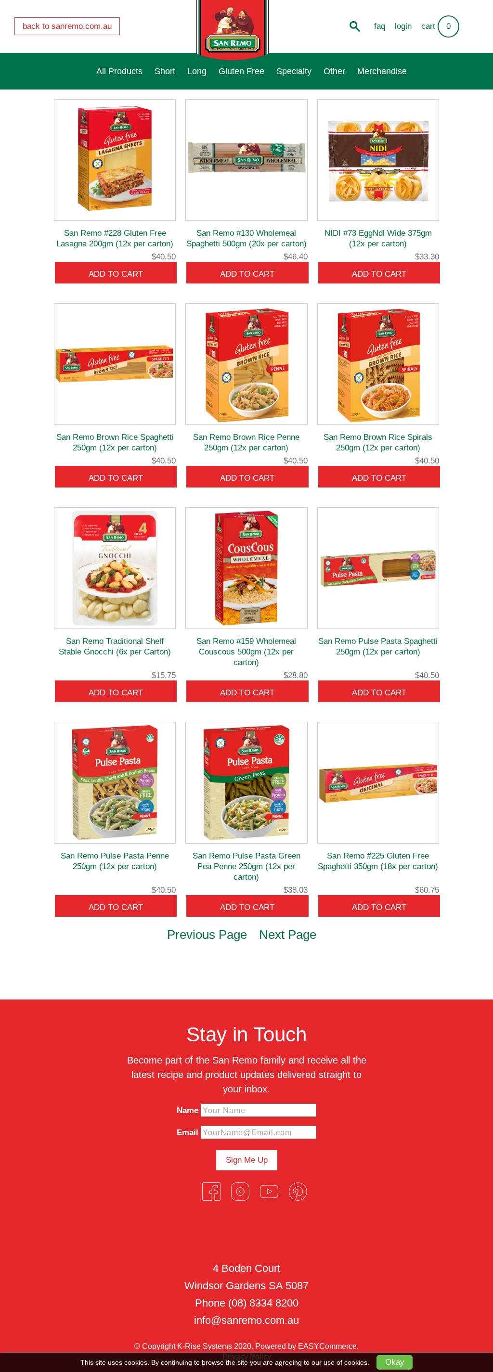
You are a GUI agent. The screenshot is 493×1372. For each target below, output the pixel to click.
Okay (394, 1362)
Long (197, 71)
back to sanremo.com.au (67, 26)
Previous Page (207, 934)
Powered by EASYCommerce (306, 1346)
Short (165, 71)
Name (187, 1110)
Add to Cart (116, 274)
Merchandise (382, 71)
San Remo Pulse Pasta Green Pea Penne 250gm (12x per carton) (246, 866)
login (403, 26)
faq (379, 26)
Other (334, 71)
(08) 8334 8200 (263, 1303)
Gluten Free (241, 71)
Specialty (293, 71)
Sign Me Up (247, 1160)
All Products (119, 71)
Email (187, 1132)
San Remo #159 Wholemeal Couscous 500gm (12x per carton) (246, 652)
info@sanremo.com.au (246, 1320)
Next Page (287, 934)
